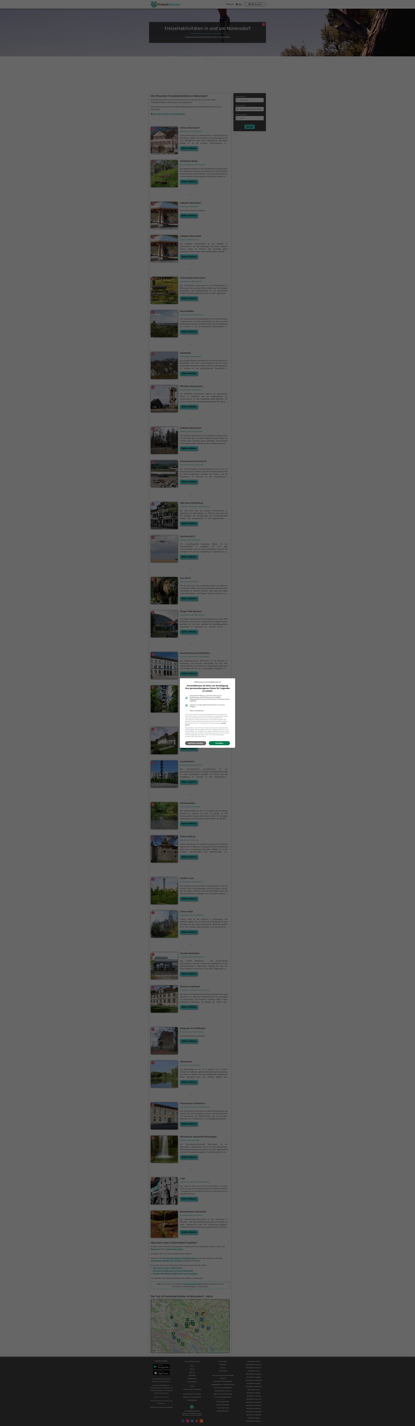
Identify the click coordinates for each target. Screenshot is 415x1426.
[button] (207, 710)
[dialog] (207, 713)
